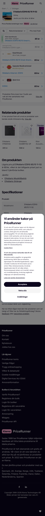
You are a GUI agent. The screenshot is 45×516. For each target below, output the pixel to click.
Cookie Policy (8, 248)
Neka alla (22, 290)
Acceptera (22, 284)
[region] (22, 258)
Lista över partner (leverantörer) (14, 278)
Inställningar (22, 297)
